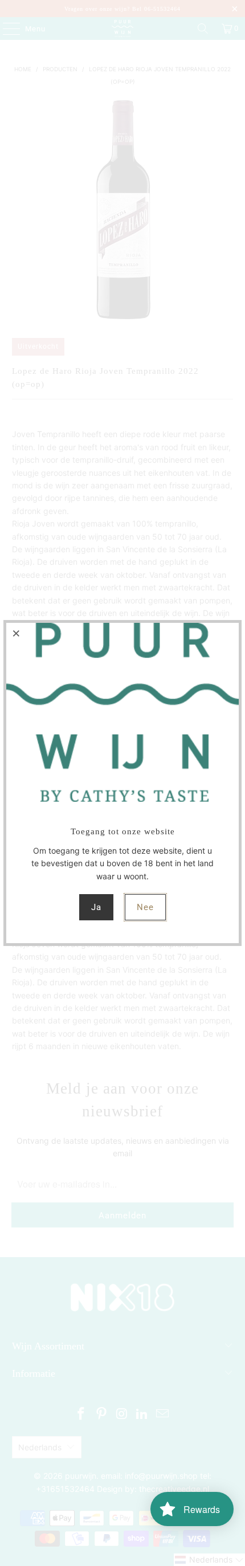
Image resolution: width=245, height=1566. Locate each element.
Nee (145, 907)
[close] (16, 633)
